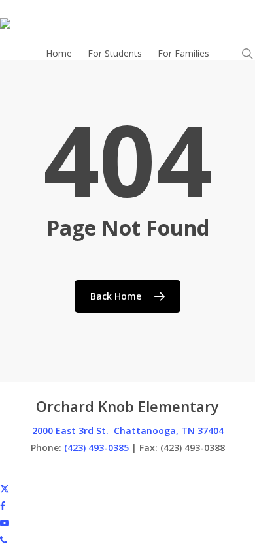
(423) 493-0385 (96, 447)
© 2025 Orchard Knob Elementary (71, 471)
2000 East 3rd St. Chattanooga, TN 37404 (128, 430)
